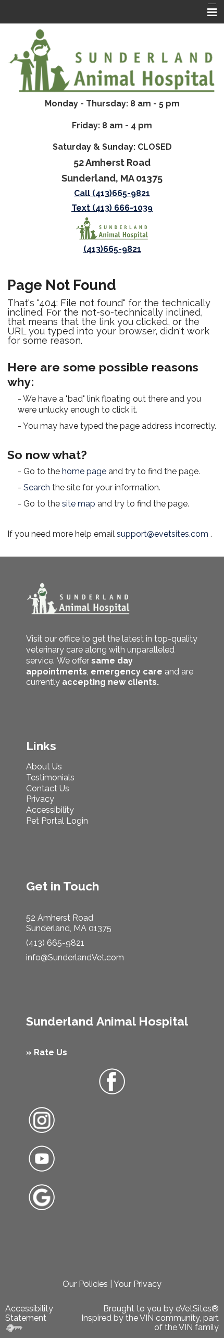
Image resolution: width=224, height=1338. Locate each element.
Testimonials (50, 777)
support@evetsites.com (162, 534)
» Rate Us (46, 1052)
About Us (44, 767)
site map (78, 504)
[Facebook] (112, 1081)
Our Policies (85, 1284)
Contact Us (47, 788)
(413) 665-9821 (55, 943)
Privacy (40, 799)
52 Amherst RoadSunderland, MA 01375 (68, 923)
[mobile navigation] (207, 12)
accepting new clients (109, 682)
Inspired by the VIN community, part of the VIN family (150, 1322)
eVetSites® (197, 1308)
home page (84, 471)
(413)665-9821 (112, 249)
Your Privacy (137, 1284)
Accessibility (50, 810)
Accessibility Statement (29, 1313)
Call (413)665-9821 (112, 193)
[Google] (42, 1196)
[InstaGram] (42, 1119)
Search (36, 487)
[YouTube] (42, 1158)
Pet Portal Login (57, 821)
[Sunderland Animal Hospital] (112, 61)
